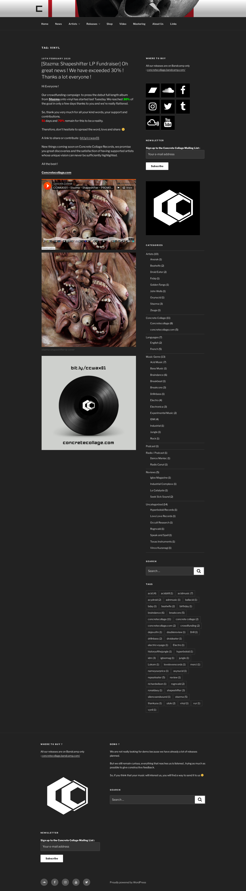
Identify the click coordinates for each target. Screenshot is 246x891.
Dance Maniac (158, 458)
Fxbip (153, 278)
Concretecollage (159, 323)
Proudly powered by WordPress (128, 882)
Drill (194, 632)
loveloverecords (175, 664)
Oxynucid (155, 297)
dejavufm (155, 632)
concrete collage (187, 619)
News (58, 23)
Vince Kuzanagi (159, 547)
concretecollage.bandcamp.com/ (166, 69)
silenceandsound (159, 696)
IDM (152, 419)
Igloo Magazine (159, 477)
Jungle (154, 431)
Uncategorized (154, 504)
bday (152, 606)
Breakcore (156, 387)
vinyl (184, 703)
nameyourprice (158, 670)
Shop (110, 23)
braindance (156, 612)
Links (173, 23)
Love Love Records (161, 516)
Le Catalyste (157, 490)
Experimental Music (161, 412)
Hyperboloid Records (162, 509)
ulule (171, 703)
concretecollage (159, 619)
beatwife (168, 606)
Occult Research (159, 522)
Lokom (153, 664)
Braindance (157, 374)
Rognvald (155, 528)
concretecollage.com (162, 329)
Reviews (151, 472)
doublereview (176, 632)
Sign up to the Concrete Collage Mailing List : (173, 147)
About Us (157, 23)
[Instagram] (153, 107)
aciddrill (167, 593)
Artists (73, 23)
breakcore (177, 612)
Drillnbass (155, 393)
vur (196, 703)
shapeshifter (176, 690)
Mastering (139, 23)
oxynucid (180, 670)
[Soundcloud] (168, 90)
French (154, 348)
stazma (181, 696)
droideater (174, 638)
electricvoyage (158, 645)
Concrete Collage (156, 317)
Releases (91, 23)
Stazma (154, 303)
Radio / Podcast (155, 452)
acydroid (154, 599)
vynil (152, 709)
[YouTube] (168, 123)
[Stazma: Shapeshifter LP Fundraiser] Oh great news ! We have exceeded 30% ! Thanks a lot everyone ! (84, 70)
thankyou (155, 703)
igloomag (167, 657)
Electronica (156, 406)
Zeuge (153, 310)
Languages (152, 337)
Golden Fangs (158, 284)
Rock (153, 438)
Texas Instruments (161, 541)
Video (122, 23)
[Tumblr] (183, 107)
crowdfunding (190, 625)
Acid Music (156, 362)
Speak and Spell (159, 535)
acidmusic (185, 593)
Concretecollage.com (56, 172)
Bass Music (157, 368)
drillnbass (155, 638)
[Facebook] (183, 90)
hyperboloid (184, 651)
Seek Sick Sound (160, 496)
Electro (154, 400)
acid (152, 593)
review (175, 677)
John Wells (156, 291)
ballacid (191, 599)
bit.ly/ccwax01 (89, 138)
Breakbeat (156, 381)
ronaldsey (155, 690)
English (154, 342)
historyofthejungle (160, 651)
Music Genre (153, 356)
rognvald (178, 683)
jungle (184, 657)
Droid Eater (156, 271)
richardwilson (157, 683)
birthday (186, 606)
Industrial (155, 425)
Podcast (150, 446)
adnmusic (173, 599)
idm (152, 657)
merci (195, 664)
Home (44, 23)
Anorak (154, 259)
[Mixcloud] (153, 123)
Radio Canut (157, 464)
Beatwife (155, 265)
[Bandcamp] (153, 90)
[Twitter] (168, 107)
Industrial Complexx (161, 483)
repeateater (156, 677)
